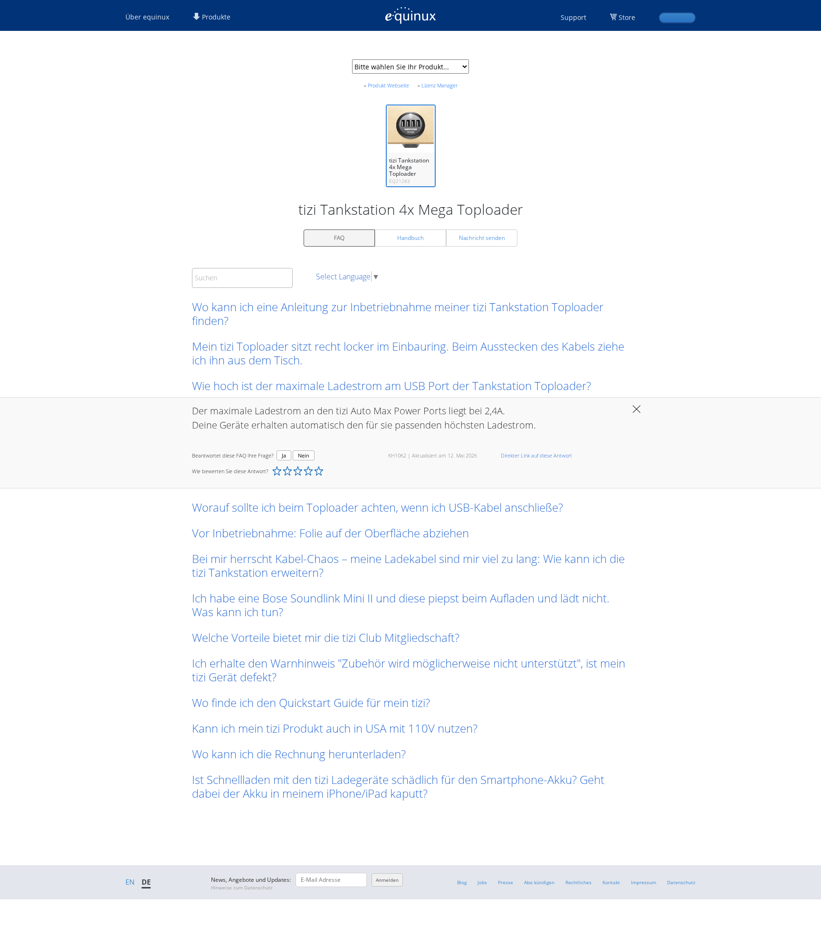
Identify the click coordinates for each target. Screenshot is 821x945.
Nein (303, 455)
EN (129, 882)
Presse (505, 882)
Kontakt (611, 882)
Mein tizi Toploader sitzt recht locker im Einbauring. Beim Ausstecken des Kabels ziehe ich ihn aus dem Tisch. (408, 353)
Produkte (215, 16)
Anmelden (387, 880)
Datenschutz (681, 882)
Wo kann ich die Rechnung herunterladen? (299, 754)
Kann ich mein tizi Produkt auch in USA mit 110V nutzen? (334, 728)
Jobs (482, 882)
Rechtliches (578, 882)
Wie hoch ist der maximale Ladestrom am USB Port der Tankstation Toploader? (391, 385)
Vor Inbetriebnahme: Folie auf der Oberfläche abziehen (330, 533)
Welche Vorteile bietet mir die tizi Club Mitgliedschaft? (325, 637)
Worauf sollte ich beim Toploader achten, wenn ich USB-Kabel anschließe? (377, 507)
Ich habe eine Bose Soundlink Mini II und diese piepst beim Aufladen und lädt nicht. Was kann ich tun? (401, 605)
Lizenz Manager (439, 85)
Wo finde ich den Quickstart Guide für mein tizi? (311, 702)
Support (573, 17)
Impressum (643, 882)
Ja (284, 455)
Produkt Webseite (388, 85)
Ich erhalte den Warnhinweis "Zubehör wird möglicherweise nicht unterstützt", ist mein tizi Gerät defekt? (408, 670)
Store (627, 17)
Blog (462, 882)
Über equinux (147, 16)
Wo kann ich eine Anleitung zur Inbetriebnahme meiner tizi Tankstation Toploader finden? (397, 313)
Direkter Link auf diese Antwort (536, 455)
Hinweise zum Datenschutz (242, 887)
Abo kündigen (539, 882)
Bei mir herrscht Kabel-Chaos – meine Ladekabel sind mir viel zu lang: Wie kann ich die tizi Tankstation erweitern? (408, 565)
